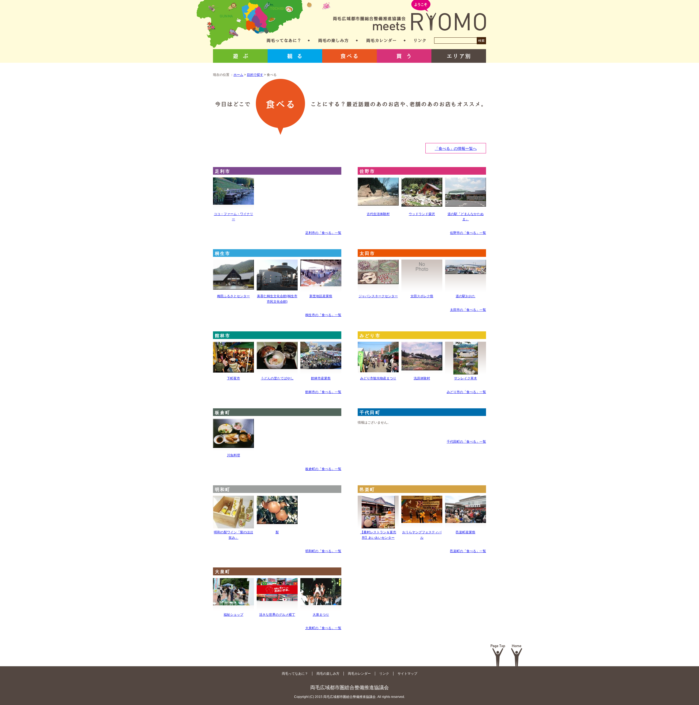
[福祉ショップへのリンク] (233, 581)
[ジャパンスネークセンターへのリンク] (378, 263)
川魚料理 (233, 455)
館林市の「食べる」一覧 (323, 392)
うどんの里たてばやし (277, 378)
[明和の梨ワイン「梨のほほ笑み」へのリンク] (233, 499)
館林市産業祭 (321, 378)
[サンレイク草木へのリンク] (465, 345)
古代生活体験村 (378, 214)
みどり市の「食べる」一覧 (466, 392)
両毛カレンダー (381, 40)
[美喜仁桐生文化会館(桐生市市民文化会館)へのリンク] (277, 263)
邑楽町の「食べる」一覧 (468, 551)
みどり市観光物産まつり (378, 378)
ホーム (238, 75)
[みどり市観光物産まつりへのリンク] (378, 345)
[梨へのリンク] (277, 499)
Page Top (497, 655)
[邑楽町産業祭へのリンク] (465, 499)
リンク (420, 40)
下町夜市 (233, 378)
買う (404, 56)
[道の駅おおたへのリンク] (465, 263)
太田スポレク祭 (421, 296)
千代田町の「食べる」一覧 (466, 442)
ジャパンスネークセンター (378, 296)
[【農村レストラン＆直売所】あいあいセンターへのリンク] (378, 499)
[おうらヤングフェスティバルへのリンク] (421, 499)
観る (295, 56)
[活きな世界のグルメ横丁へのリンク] (277, 581)
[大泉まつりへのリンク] (320, 581)
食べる (349, 56)
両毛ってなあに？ (283, 40)
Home (516, 655)
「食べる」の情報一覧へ (456, 148)
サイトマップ (407, 674)
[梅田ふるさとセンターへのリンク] (233, 263)
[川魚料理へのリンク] (233, 422)
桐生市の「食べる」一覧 (323, 315)
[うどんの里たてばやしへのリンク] (277, 345)
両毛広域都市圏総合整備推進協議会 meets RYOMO (409, 15)
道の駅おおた (465, 296)
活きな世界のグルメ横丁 (277, 615)
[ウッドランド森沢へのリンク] (421, 181)
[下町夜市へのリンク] (233, 345)
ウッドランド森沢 (422, 214)
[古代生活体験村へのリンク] (378, 181)
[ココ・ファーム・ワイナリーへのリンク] (233, 181)
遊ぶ (240, 56)
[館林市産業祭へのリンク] (320, 345)
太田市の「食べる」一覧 (468, 310)
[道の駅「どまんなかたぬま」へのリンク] (465, 181)
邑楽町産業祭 (465, 532)
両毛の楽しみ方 (333, 40)
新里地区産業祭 (320, 296)
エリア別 (458, 56)
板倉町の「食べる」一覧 (323, 469)
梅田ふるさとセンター (233, 296)
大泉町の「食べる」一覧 (323, 628)
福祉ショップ (233, 615)
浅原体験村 (422, 378)
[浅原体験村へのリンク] (421, 345)
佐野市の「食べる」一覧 (468, 233)
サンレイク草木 (465, 378)
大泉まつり (321, 615)
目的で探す (255, 75)
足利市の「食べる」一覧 (323, 233)
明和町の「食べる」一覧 (323, 551)
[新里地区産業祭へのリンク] (320, 263)
